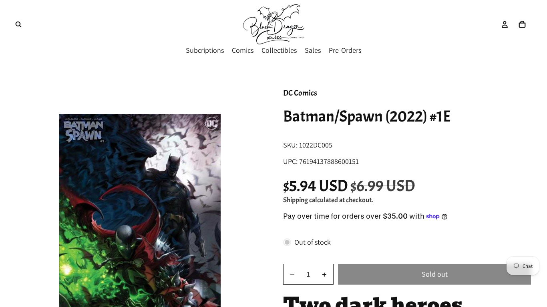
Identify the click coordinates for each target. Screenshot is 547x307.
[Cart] (522, 24)
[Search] (18, 24)
